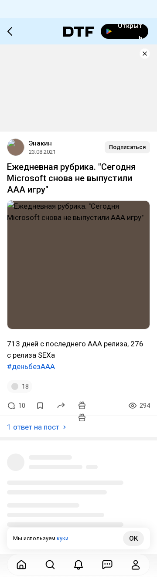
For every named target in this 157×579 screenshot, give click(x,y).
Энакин (40, 143)
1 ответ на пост (33, 427)
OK (133, 538)
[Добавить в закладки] (40, 406)
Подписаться (127, 147)
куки (62, 538)
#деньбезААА (31, 366)
